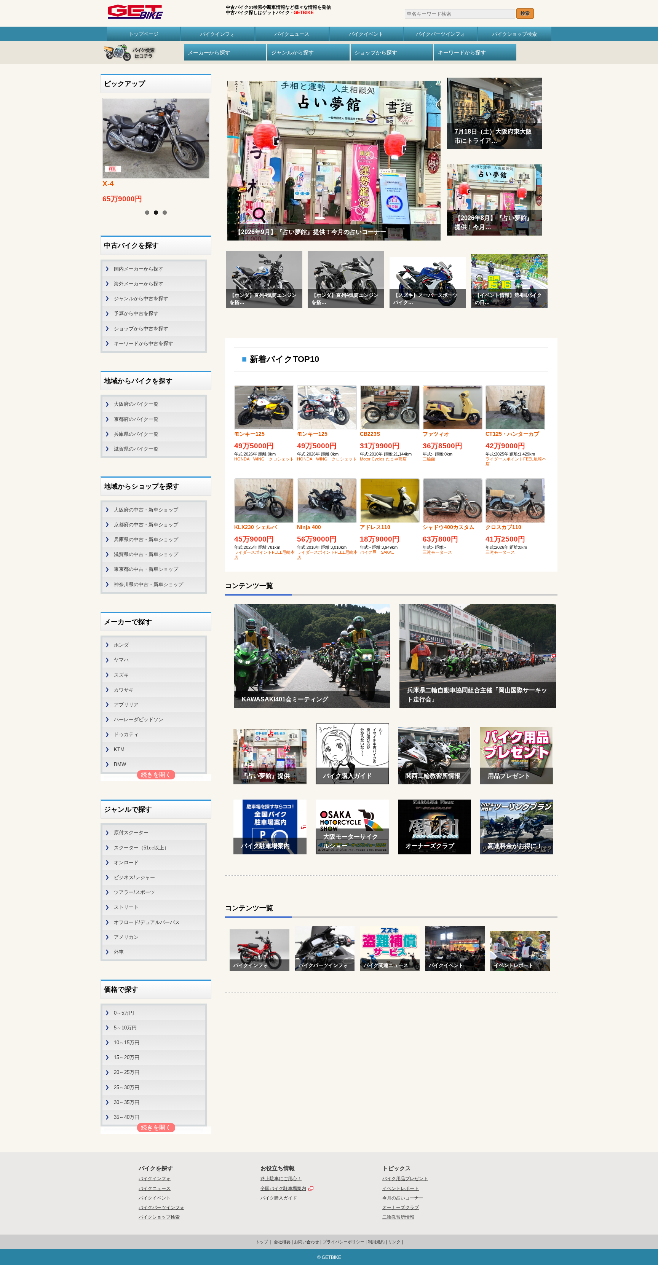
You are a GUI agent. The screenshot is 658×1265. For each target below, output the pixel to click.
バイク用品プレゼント (405, 1178)
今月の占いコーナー (402, 1198)
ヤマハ (121, 660)
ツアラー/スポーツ (134, 892)
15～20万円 (126, 1057)
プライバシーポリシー (343, 1242)
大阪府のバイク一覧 (136, 404)
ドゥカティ (126, 734)
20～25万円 (126, 1072)
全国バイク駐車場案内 (283, 1188)
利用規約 (376, 1242)
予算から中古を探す (136, 313)
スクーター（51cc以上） (141, 848)
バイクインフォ (217, 34)
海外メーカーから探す (138, 284)
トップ (262, 1242)
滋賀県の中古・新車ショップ (146, 554)
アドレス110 (375, 527)
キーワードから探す (462, 52)
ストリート (126, 907)
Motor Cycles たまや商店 (383, 459)
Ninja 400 (309, 527)
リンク (394, 1242)
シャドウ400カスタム (448, 527)
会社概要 (282, 1242)
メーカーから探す (209, 52)
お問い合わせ (306, 1242)
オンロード (126, 862)
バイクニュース (292, 34)
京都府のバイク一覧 (136, 419)
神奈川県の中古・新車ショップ (148, 584)
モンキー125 (249, 434)
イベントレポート (400, 1188)
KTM (119, 749)
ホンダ (121, 645)
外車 (119, 952)
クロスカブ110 (503, 527)
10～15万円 (126, 1042)
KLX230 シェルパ (255, 527)
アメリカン (126, 937)
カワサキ (124, 690)
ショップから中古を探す (141, 328)
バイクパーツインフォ (440, 34)
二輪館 (429, 459)
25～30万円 (126, 1087)
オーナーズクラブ (400, 1207)
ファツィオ (436, 434)
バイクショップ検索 (514, 34)
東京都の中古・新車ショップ (146, 569)
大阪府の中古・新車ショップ (146, 510)
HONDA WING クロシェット (264, 459)
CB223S (370, 434)
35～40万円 (126, 1117)
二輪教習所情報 (398, 1217)
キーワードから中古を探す (143, 343)
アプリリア (126, 704)
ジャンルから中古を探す (141, 298)
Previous (92, 142)
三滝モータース (437, 552)
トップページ (143, 34)
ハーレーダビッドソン (138, 719)
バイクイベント (366, 34)
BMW (120, 764)
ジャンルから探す (292, 52)
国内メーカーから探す (138, 269)
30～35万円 (126, 1102)
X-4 (108, 184)
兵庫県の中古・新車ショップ (146, 539)
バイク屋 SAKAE (377, 552)
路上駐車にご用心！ (281, 1178)
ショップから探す (376, 52)
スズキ (121, 675)
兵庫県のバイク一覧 (136, 434)
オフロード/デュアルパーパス (147, 922)
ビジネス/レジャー (134, 877)
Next (218, 142)
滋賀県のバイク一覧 (136, 449)
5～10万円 (125, 1028)
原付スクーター (131, 832)
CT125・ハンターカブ (512, 434)
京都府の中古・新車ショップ (146, 524)
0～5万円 (124, 1013)
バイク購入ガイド (278, 1198)
